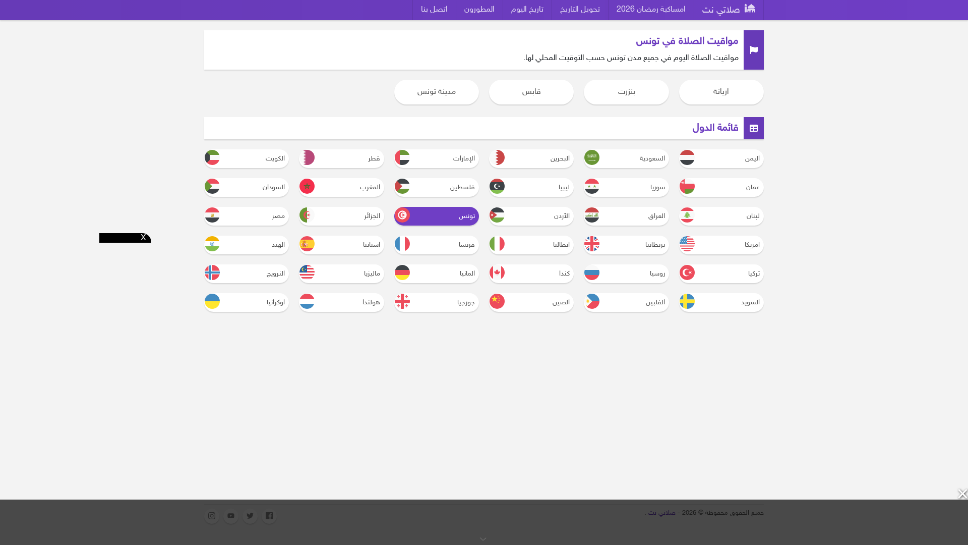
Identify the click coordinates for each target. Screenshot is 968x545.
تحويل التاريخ (580, 10)
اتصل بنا (434, 10)
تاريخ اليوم (527, 10)
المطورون (479, 10)
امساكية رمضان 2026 (651, 10)
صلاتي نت (722, 10)
